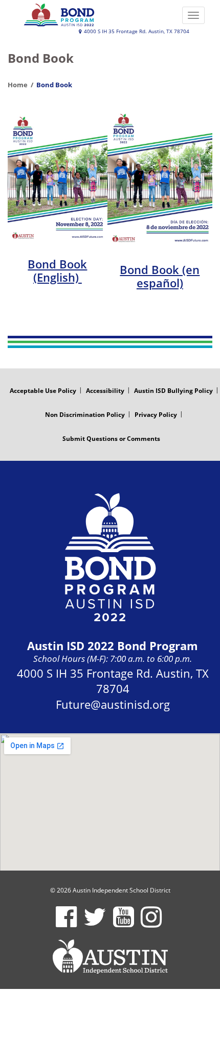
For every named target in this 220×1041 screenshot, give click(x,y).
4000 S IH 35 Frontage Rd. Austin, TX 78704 (135, 31)
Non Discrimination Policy (85, 414)
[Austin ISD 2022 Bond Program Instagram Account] (151, 923)
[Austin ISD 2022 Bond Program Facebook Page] (66, 923)
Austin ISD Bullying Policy (173, 390)
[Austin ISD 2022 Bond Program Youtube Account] (123, 923)
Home (18, 84)
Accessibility (105, 390)
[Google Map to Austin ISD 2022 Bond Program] (110, 802)
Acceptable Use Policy (43, 390)
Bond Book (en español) (160, 276)
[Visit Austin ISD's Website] (110, 956)
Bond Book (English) (57, 270)
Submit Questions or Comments (111, 438)
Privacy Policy (156, 414)
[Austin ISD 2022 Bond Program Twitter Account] (94, 923)
